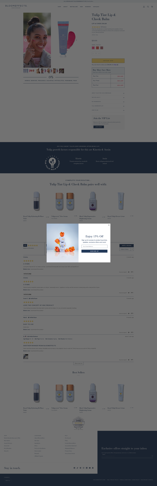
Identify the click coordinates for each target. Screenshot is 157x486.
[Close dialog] (109, 225)
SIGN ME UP (94, 251)
